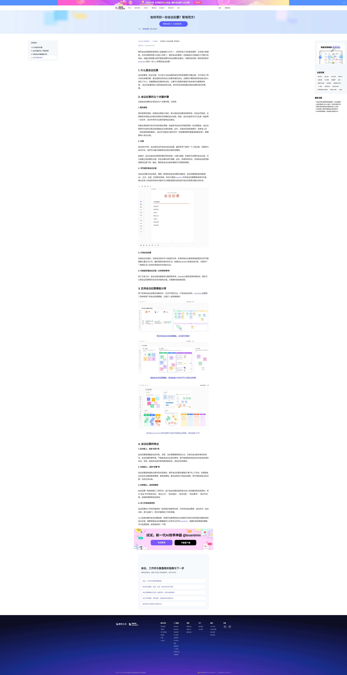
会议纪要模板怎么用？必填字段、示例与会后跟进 (158, 592)
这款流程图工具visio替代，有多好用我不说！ (329, 104)
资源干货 (340, 76)
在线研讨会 (327, 86)
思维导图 (163, 626)
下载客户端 (185, 543)
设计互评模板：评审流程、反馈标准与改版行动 (158, 598)
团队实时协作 (335, 86)
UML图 (162, 640)
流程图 (162, 629)
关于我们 (201, 629)
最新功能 (189, 632)
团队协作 (326, 76)
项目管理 (329, 83)
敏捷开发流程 (321, 83)
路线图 (162, 635)
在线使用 (161, 542)
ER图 (162, 637)
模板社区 (154, 8)
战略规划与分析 (337, 83)
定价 (178, 8)
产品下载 (212, 626)
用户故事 (333, 76)
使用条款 (212, 635)
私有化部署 (213, 629)
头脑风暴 (320, 80)
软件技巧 (320, 76)
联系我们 (201, 626)
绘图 (339, 80)
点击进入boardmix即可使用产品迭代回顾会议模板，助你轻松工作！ (173, 433)
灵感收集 (176, 654)
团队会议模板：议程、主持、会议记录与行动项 (158, 587)
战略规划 (176, 646)
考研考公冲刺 (333, 89)
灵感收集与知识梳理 (322, 89)
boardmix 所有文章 (143, 41)
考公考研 (176, 640)
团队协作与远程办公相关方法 (152, 604)
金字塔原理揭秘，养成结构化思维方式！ (327, 111)
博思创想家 (146, 29)
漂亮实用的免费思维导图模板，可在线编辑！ (329, 102)
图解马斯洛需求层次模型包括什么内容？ (327, 106)
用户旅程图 (164, 632)
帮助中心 (189, 629)
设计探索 (326, 80)
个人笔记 (154, 41)
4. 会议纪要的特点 (37, 57)
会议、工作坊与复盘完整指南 (152, 581)
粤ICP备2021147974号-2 (224, 672)
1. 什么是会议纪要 (36, 47)
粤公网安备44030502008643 (208, 672)
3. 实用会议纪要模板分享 (39, 54)
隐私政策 (212, 632)
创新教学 (333, 80)
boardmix (142, 62)
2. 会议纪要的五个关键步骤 (40, 51)
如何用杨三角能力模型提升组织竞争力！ (327, 109)
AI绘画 (340, 89)
